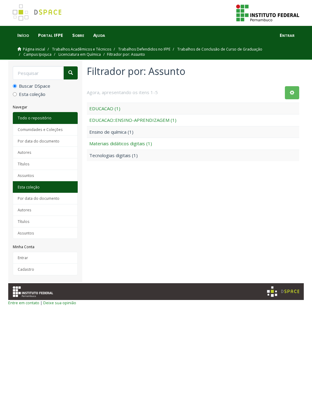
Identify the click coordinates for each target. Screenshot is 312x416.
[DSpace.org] (283, 291)
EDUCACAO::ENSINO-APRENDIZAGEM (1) (132, 120)
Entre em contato (23, 302)
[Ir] (70, 72)
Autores (24, 152)
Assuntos (26, 175)
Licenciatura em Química (79, 54)
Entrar (23, 257)
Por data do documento (38, 141)
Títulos (24, 163)
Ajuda (99, 35)
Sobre (78, 35)
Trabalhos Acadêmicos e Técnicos (81, 49)
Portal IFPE (50, 35)
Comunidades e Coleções (40, 129)
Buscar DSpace (34, 86)
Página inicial (34, 49)
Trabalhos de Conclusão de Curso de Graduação (219, 49)
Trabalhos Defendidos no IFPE (144, 49)
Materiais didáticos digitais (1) (120, 143)
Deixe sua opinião (59, 302)
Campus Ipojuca (37, 54)
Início (23, 35)
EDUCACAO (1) (104, 108)
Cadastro (26, 269)
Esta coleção (32, 94)
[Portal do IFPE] (267, 12)
